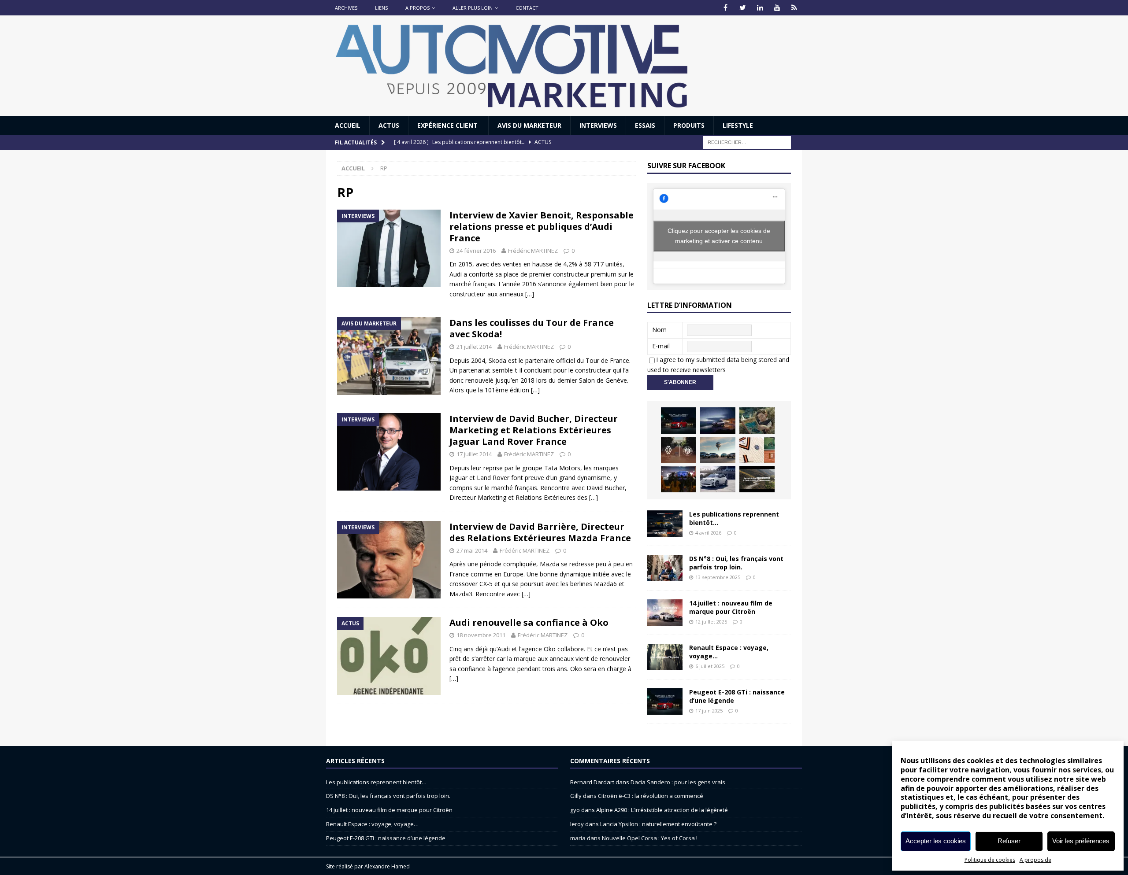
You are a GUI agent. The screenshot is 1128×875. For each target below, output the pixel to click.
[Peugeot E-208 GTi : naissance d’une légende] (678, 420)
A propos (417, 7)
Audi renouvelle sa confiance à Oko (529, 622)
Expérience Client (448, 125)
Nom (659, 329)
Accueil (347, 125)
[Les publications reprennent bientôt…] (665, 523)
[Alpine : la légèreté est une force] (757, 420)
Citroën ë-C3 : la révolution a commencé (650, 796)
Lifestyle (738, 125)
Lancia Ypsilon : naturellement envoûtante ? (658, 824)
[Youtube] (777, 7)
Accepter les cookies (935, 841)
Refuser (1009, 841)
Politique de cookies (990, 860)
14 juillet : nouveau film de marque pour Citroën (730, 607)
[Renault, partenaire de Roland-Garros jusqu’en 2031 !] (678, 450)
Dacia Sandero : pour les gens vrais (678, 782)
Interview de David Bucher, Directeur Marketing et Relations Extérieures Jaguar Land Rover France (533, 430)
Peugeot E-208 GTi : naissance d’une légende (737, 696)
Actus (388, 125)
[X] (742, 7)
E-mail (661, 346)
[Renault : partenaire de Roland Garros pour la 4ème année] (757, 450)
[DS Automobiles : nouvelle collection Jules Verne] (717, 450)
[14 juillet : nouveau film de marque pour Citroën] (665, 612)
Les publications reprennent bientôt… (734, 518)
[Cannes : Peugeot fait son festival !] (678, 479)
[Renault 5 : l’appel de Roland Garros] (717, 479)
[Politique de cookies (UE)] (794, 7)
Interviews (598, 125)
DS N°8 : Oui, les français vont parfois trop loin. (736, 562)
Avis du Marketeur (529, 125)
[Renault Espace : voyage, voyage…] (665, 657)
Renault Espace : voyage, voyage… (728, 651)
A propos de (1035, 860)
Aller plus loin (473, 7)
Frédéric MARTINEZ (533, 251)
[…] (529, 294)
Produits (689, 125)
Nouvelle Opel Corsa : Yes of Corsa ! (650, 838)
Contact (527, 7)
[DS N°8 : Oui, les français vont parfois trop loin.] (665, 568)
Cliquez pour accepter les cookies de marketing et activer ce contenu (719, 235)
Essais (645, 125)
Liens (381, 7)
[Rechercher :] (747, 142)
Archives (346, 7)
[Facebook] (725, 7)
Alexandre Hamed (387, 866)
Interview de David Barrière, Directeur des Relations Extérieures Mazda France (540, 532)
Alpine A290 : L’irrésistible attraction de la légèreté (662, 810)
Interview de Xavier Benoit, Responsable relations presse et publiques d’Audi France (541, 226)
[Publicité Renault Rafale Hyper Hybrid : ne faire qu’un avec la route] (757, 479)
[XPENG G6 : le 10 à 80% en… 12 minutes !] (717, 420)
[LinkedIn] (760, 7)
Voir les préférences (1080, 841)
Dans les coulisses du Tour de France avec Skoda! (531, 328)
